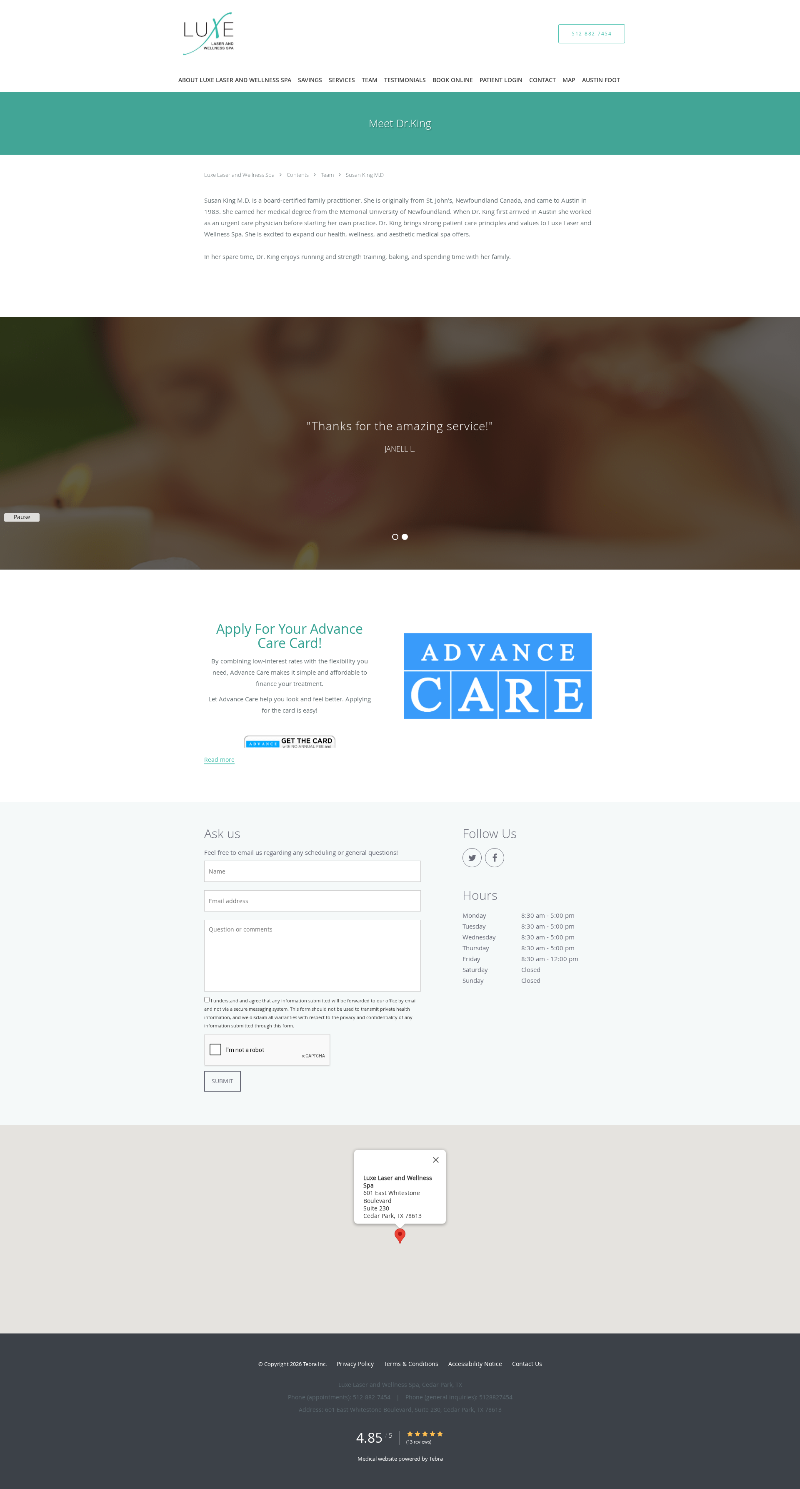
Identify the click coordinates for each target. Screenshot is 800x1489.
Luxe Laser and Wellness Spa (240, 174)
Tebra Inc (314, 1364)
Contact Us (527, 1364)
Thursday (518, 948)
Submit (222, 1081)
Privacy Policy (355, 1364)
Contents (298, 174)
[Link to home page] (196, 33)
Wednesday (518, 937)
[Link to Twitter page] (472, 857)
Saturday (501, 969)
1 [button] (395, 537)
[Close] (436, 1160)
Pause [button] (22, 517)
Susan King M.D (365, 174)
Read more (219, 759)
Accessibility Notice (475, 1364)
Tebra (436, 1458)
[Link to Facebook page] (494, 857)
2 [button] (404, 537)
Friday (520, 958)
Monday (518, 915)
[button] (400, 1236)
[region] (400, 435)
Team (328, 174)
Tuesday (518, 926)
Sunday (501, 980)
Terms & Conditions (411, 1364)
